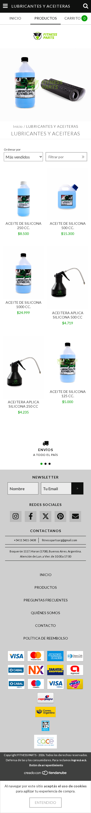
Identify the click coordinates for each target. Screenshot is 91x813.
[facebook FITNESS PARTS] (30, 516)
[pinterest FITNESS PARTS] (60, 516)
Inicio (18, 126)
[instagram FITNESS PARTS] (15, 516)
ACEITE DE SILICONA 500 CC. (68, 225)
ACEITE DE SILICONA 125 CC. (68, 393)
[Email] (75, 516)
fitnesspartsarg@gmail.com (59, 540)
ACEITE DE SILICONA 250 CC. (23, 225)
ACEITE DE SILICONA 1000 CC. (23, 304)
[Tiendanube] (46, 774)
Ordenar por (12, 149)
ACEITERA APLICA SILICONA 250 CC (23, 404)
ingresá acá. (79, 760)
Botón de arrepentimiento (46, 765)
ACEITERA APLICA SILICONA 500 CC (67, 315)
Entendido (45, 802)
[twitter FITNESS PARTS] (45, 516)
